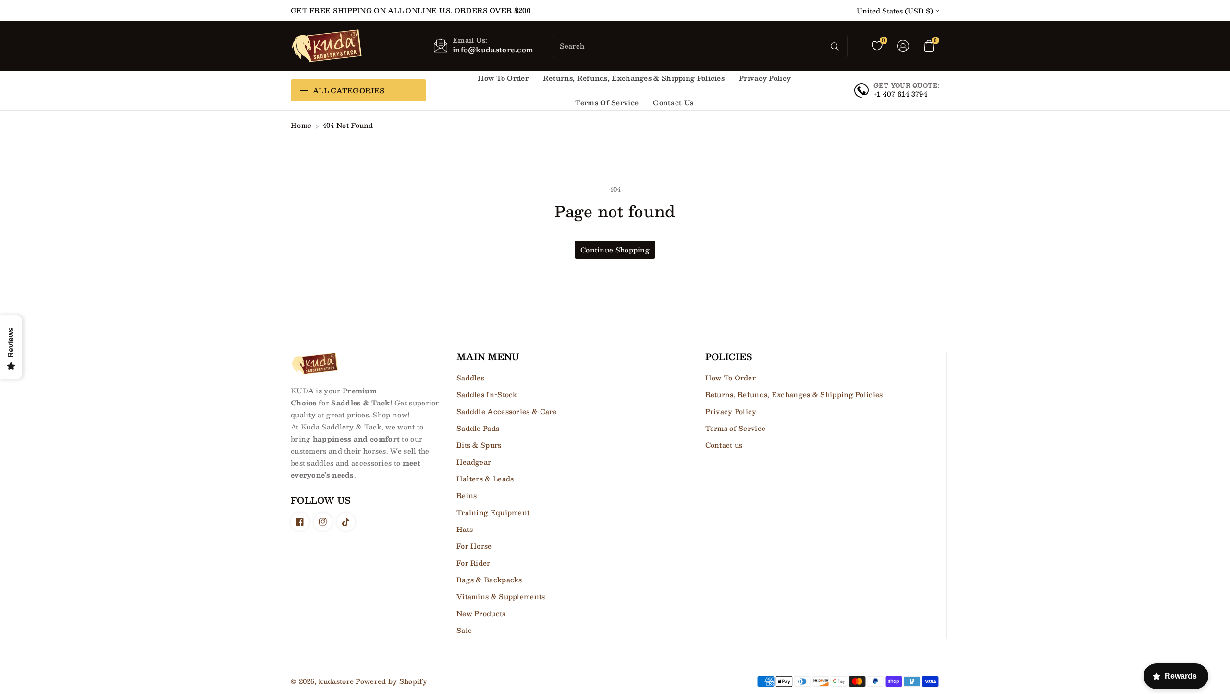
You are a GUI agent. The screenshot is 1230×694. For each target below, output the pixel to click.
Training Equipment (492, 512)
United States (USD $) (895, 11)
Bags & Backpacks (489, 579)
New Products (481, 613)
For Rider (473, 562)
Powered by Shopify (391, 681)
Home (301, 125)
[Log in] (902, 45)
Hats (464, 529)
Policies (728, 357)
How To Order (730, 377)
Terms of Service (735, 428)
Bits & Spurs (479, 445)
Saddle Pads (477, 428)
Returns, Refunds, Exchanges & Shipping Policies (794, 394)
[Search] (835, 46)
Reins (466, 495)
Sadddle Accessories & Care (506, 411)
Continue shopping (615, 249)
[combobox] (690, 46)
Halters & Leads (485, 478)
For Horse (474, 546)
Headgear (473, 461)
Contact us (724, 445)
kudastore (336, 681)
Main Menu (487, 357)
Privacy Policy (731, 411)
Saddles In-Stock (486, 394)
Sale (464, 630)
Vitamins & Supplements (500, 596)
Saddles (470, 377)
